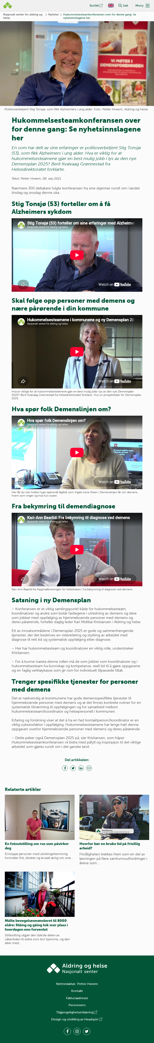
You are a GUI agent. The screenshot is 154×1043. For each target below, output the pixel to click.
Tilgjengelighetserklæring (74, 1012)
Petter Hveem (87, 984)
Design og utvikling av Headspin (74, 1019)
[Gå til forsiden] (77, 969)
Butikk (94, 5)
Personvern (77, 1005)
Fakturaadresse (77, 998)
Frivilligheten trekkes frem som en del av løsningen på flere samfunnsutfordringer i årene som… (113, 858)
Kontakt (77, 991)
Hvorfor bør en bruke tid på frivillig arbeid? (109, 846)
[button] (120, 6)
